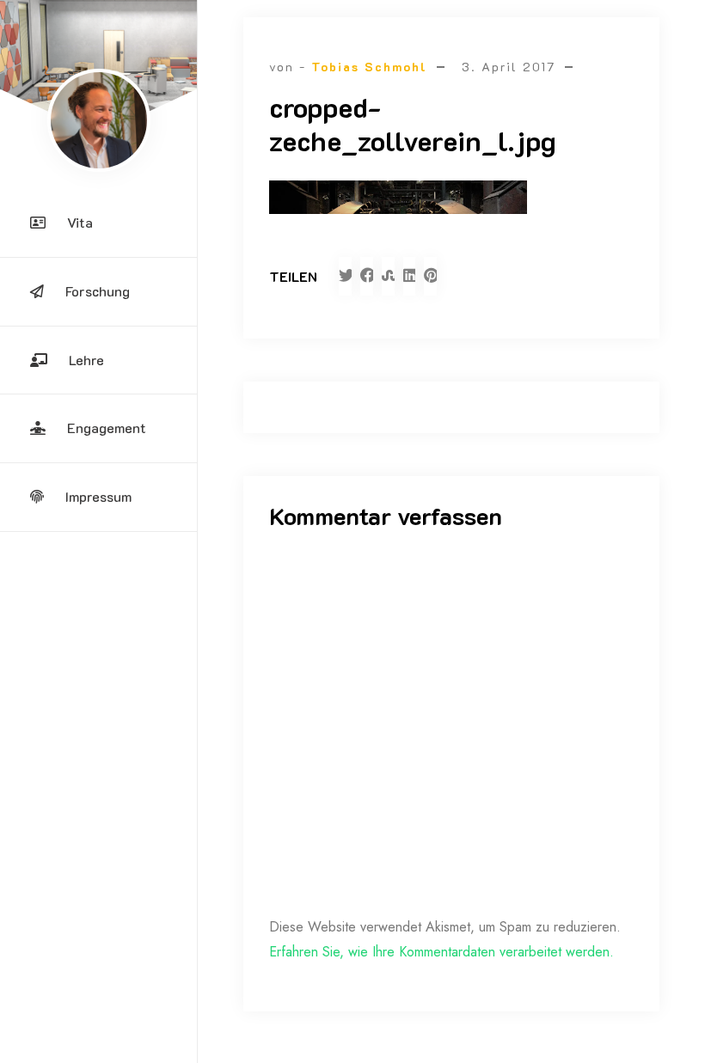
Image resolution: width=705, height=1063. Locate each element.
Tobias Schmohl (369, 66)
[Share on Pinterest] (430, 276)
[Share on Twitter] (345, 276)
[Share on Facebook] (366, 276)
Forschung (97, 291)
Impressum (98, 496)
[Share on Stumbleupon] (388, 276)
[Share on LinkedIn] (409, 276)
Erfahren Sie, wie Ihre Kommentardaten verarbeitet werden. (441, 952)
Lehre (86, 360)
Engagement (106, 427)
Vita (80, 222)
